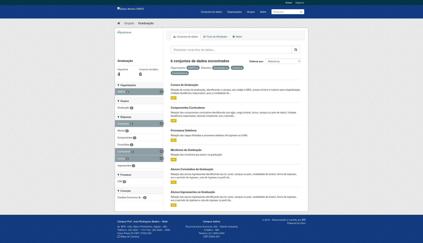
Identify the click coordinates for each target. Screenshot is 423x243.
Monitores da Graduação (186, 150)
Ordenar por (256, 61)
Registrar (299, 2)
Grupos (251, 11)
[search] (296, 49)
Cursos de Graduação (184, 85)
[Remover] (197, 68)
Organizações (234, 11)
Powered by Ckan (296, 223)
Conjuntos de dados (211, 11)
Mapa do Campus (130, 236)
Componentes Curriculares (188, 107)
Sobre (263, 11)
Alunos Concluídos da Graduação (192, 169)
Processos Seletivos (183, 130)
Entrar (289, 2)
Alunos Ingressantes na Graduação (193, 192)
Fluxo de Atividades (216, 36)
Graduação (146, 23)
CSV (173, 98)
